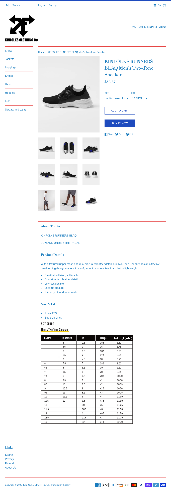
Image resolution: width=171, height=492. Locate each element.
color (107, 93)
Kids (7, 101)
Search (9, 454)
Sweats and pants (15, 109)
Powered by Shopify (60, 485)
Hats (8, 84)
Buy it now (120, 123)
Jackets (9, 59)
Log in (41, 5)
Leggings (10, 67)
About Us (10, 467)
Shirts (8, 50)
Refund (9, 463)
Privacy (9, 459)
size (133, 93)
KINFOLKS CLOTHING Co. (36, 485)
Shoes (9, 75)
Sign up (52, 5)
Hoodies (10, 92)
